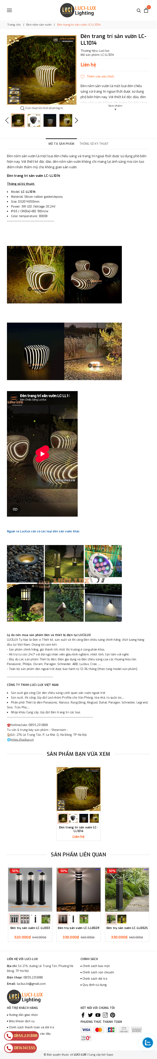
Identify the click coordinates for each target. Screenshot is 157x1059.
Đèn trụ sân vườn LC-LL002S (127, 928)
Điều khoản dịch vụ (22, 1021)
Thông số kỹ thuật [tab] (94, 144)
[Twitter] (90, 1015)
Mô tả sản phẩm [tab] (61, 144)
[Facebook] (83, 1015)
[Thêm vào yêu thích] (97, 76)
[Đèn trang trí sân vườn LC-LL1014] (79, 789)
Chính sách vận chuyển (98, 972)
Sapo (110, 1054)
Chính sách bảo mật (96, 966)
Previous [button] (7, 120)
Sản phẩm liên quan (78, 854)
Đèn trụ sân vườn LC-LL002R (78, 928)
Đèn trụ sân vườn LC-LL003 (30, 928)
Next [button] (76, 120)
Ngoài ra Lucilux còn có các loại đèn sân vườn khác (44, 531)
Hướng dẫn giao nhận (23, 1015)
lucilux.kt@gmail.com (31, 984)
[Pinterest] (112, 1015)
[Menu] (9, 10)
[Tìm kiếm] (139, 10)
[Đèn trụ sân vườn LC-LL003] (30, 890)
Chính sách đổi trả (95, 979)
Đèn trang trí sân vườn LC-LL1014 (78, 829)
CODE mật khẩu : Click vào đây (30, 1034)
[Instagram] (105, 1015)
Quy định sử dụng (95, 985)
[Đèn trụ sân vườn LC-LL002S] (127, 890)
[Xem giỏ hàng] (146, 10)
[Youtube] (97, 1015)
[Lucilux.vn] (78, 10)
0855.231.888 (33, 977)
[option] (41, 70)
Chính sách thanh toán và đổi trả (31, 1027)
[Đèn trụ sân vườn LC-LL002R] (79, 890)
